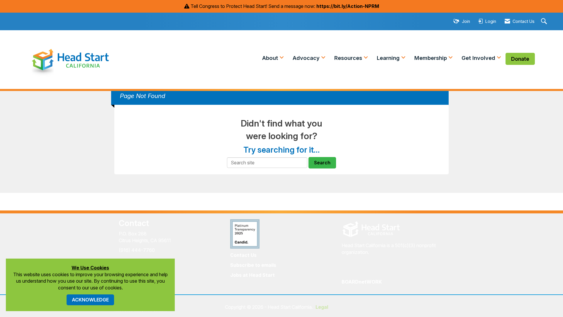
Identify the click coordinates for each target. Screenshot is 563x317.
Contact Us (243, 255)
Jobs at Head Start (252, 275)
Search (322, 163)
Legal (322, 307)
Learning (389, 58)
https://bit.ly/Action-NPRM (347, 6)
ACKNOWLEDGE (90, 300)
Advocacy (307, 58)
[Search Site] (544, 21)
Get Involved (479, 58)
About (270, 58)
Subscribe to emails (253, 265)
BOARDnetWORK (362, 282)
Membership (431, 58)
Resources (349, 58)
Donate (520, 59)
